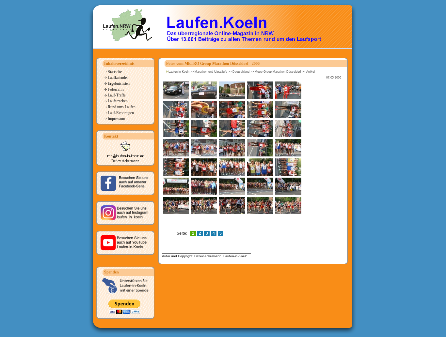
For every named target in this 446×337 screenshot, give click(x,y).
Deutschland (240, 71)
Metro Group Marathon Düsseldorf (278, 71)
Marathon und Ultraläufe (211, 71)
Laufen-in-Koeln (178, 71)
